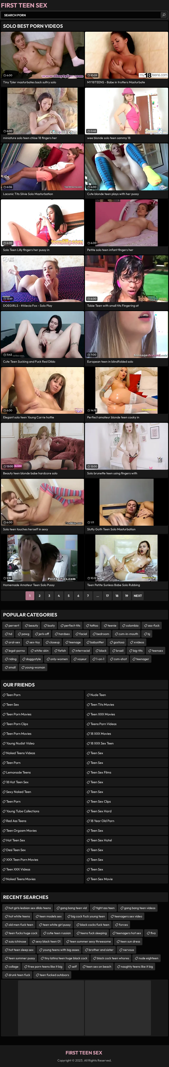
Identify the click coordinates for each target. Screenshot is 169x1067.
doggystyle (33, 659)
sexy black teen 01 (48, 941)
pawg (25, 634)
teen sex (96, 763)
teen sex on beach (98, 967)
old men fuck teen (21, 925)
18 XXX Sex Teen (102, 743)
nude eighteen (148, 958)
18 (117, 596)
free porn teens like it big (45, 967)
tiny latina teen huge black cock (65, 958)
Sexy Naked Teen (18, 792)
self (74, 967)
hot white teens (19, 916)
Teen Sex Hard (101, 811)
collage (13, 967)
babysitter (97, 642)
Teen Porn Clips (17, 724)
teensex (157, 651)
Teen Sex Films (100, 772)
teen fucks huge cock (23, 933)
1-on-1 (100, 659)
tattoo (94, 625)
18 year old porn (102, 821)
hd (10, 634)
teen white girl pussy (57, 925)
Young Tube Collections (22, 811)
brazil (119, 651)
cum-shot (120, 659)
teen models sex (50, 916)
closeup (54, 642)
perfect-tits (72, 625)
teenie (112, 625)
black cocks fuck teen (94, 925)
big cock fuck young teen (88, 916)
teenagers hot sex (128, 933)
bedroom (102, 634)
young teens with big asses (61, 950)
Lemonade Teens (18, 772)
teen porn (13, 695)
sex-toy (34, 642)
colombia (132, 625)
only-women (59, 659)
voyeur (82, 659)
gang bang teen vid (73, 908)
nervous (128, 950)
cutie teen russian (59, 933)
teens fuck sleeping (93, 933)
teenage (75, 642)
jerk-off (44, 634)
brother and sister (101, 950)
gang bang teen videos (139, 908)
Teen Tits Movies (102, 704)
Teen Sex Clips (100, 801)
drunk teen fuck (19, 975)
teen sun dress (130, 941)
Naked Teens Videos (20, 753)
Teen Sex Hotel (101, 840)
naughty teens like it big (137, 967)
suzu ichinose (17, 941)
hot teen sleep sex (21, 950)
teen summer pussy (22, 958)
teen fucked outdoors (54, 975)
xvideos (139, 642)
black (103, 651)
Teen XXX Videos (18, 869)
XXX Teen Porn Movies (22, 859)
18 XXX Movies (100, 733)
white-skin (41, 651)
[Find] (164, 15)
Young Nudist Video (20, 743)
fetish (62, 651)
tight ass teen (105, 908)
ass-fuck (154, 625)
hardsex (64, 634)
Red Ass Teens (16, 821)
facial (83, 634)
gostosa (119, 642)
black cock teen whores (113, 958)
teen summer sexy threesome (90, 941)
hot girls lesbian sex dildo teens (30, 908)
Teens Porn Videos (103, 724)
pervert (14, 625)
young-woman (35, 667)
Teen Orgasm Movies (21, 830)
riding (13, 659)
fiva (153, 933)
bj (149, 634)
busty (51, 625)
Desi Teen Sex (16, 850)
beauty (33, 625)
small (12, 667)
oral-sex (14, 642)
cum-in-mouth (128, 634)
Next (138, 596)
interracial (82, 651)
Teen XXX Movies (102, 714)
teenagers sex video (128, 916)
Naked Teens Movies (20, 879)
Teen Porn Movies (18, 714)
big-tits (138, 651)
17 (107, 596)
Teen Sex (12, 704)
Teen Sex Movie (101, 879)
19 (126, 596)
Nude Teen (98, 695)
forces (123, 925)
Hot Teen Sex (15, 840)
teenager (142, 659)
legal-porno (17, 651)
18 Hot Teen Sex (17, 782)
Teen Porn (13, 763)
